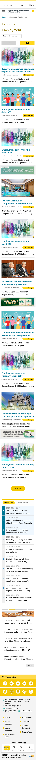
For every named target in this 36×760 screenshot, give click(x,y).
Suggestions (27, 717)
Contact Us (26, 721)
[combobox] (12, 36)
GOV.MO (8, 717)
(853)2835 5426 (26, 711)
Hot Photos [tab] (23, 503)
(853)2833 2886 (10, 711)
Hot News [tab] (8, 503)
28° (23, 5)
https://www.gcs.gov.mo (13, 705)
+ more (30, 665)
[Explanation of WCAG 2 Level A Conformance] (31, 756)
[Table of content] (3, 11)
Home (4, 17)
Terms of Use (27, 732)
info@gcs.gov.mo (12, 708)
